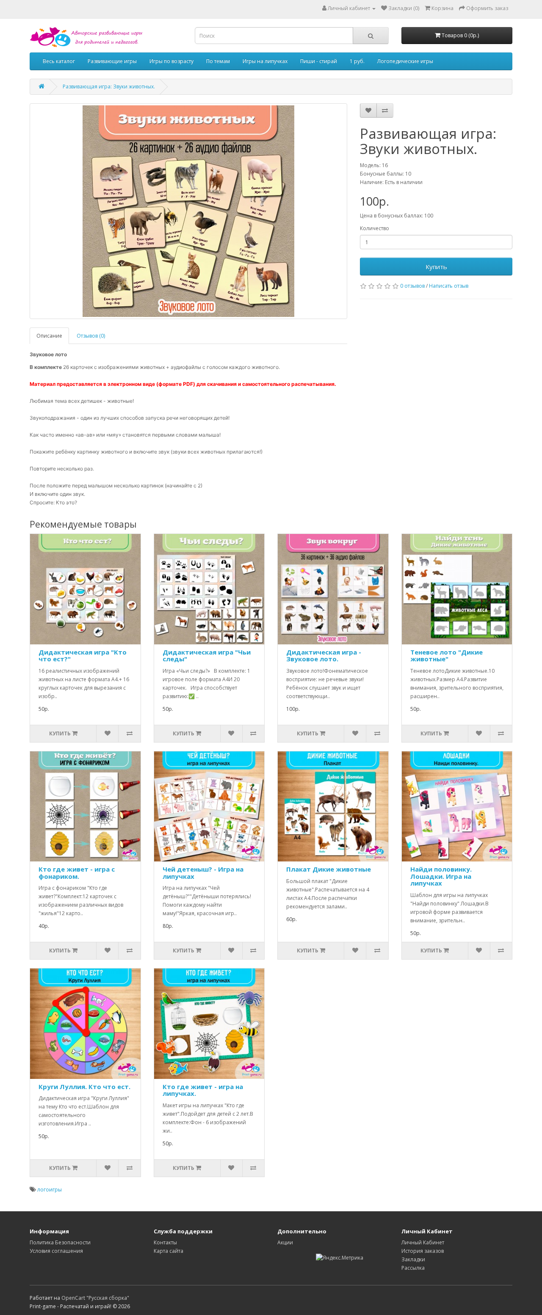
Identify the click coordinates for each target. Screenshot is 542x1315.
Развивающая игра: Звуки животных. (109, 86)
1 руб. (357, 61)
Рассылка (413, 1267)
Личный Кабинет (422, 1242)
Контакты (165, 1242)
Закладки (413, 1259)
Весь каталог (59, 61)
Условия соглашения (56, 1250)
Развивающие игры (112, 61)
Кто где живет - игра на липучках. (203, 1090)
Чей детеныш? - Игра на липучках (203, 872)
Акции (285, 1242)
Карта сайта (168, 1250)
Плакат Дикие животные (328, 869)
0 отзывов (412, 285)
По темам (218, 61)
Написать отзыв (448, 285)
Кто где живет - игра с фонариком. (77, 872)
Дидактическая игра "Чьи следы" (207, 655)
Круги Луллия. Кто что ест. (84, 1086)
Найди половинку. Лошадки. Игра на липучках (441, 876)
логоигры (49, 1189)
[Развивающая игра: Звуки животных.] (188, 211)
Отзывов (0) (91, 335)
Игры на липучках (265, 61)
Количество (374, 228)
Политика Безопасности (60, 1242)
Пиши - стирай (318, 61)
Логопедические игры (405, 61)
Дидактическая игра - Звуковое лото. (323, 655)
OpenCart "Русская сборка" (95, 1297)
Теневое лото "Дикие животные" (446, 655)
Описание (49, 335)
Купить (436, 266)
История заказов (422, 1250)
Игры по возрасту (171, 61)
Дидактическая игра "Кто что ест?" (83, 655)
